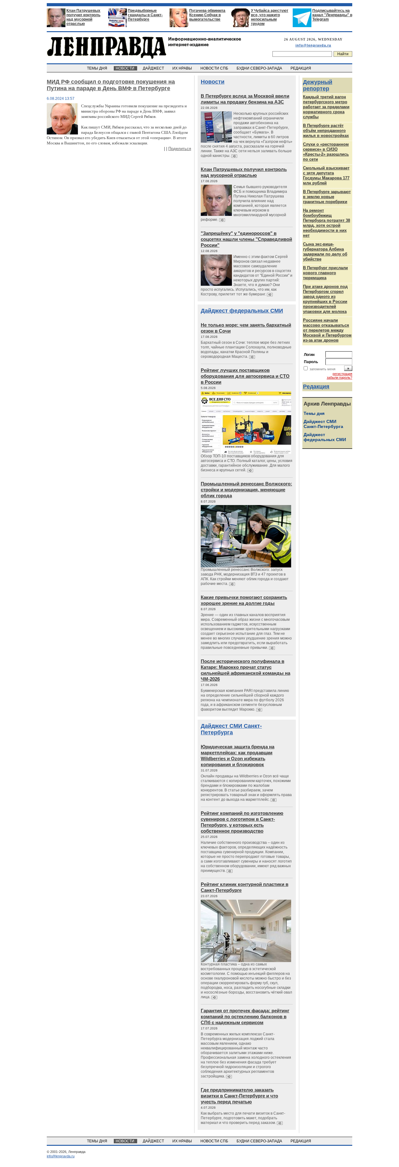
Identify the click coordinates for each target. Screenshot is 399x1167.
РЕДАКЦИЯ (301, 68)
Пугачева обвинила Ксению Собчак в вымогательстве (207, 15)
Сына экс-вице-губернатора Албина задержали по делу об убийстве (325, 251)
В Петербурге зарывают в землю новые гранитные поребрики (327, 196)
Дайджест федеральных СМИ (242, 311)
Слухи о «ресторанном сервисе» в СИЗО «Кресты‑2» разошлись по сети (326, 152)
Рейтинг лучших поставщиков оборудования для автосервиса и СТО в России (245, 376)
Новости (212, 82)
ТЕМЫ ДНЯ (97, 68)
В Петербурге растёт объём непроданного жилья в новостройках (326, 130)
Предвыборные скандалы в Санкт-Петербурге (145, 15)
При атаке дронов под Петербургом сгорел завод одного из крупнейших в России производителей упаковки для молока (325, 299)
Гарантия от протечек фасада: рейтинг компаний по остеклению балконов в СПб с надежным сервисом (245, 1016)
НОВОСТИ (125, 68)
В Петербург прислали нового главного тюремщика (325, 272)
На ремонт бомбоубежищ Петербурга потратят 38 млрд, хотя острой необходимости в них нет (326, 223)
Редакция (316, 386)
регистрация (342, 374)
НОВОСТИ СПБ (215, 68)
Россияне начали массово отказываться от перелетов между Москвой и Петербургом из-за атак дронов (327, 330)
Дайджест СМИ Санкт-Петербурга (231, 729)
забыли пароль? (339, 377)
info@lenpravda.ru (313, 45)
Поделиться (179, 148)
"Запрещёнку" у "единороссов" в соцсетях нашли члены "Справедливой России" (246, 239)
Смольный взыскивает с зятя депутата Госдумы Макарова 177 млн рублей (326, 175)
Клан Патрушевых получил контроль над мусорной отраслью (83, 17)
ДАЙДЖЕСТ (154, 68)
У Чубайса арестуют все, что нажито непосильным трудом (269, 17)
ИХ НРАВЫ (183, 68)
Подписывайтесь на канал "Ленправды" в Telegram (332, 15)
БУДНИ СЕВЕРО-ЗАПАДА (260, 68)
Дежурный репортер (317, 85)
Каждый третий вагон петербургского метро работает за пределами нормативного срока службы (326, 107)
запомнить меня (322, 369)
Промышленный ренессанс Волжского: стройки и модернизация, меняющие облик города (246, 489)
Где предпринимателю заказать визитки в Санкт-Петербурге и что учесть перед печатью (239, 1095)
